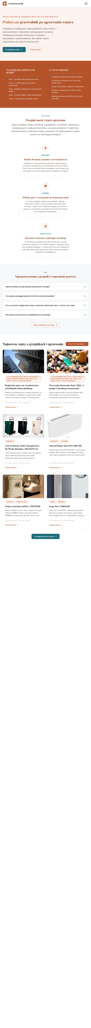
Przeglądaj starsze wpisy (44, 536)
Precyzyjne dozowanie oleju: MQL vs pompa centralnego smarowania (66, 387)
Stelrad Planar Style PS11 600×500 (65, 445)
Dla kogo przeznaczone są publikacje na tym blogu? (28, 315)
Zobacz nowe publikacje (76, 344)
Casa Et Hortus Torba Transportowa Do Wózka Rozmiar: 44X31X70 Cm (22, 447)
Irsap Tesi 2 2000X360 (59, 506)
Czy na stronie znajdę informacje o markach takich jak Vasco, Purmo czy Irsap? (40, 305)
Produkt (10, 441)
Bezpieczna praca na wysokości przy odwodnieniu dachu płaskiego (22, 387)
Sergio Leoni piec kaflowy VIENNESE (23, 506)
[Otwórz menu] (86, 3)
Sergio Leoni (22, 502)
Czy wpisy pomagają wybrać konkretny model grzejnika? (30, 296)
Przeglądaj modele (12, 50)
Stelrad (64, 441)
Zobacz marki (35, 50)
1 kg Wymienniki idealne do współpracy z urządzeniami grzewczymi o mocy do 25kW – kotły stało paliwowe (23, 379)
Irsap (53, 502)
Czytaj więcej (10, 407)
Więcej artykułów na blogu (44, 325)
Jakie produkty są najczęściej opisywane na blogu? (27, 287)
